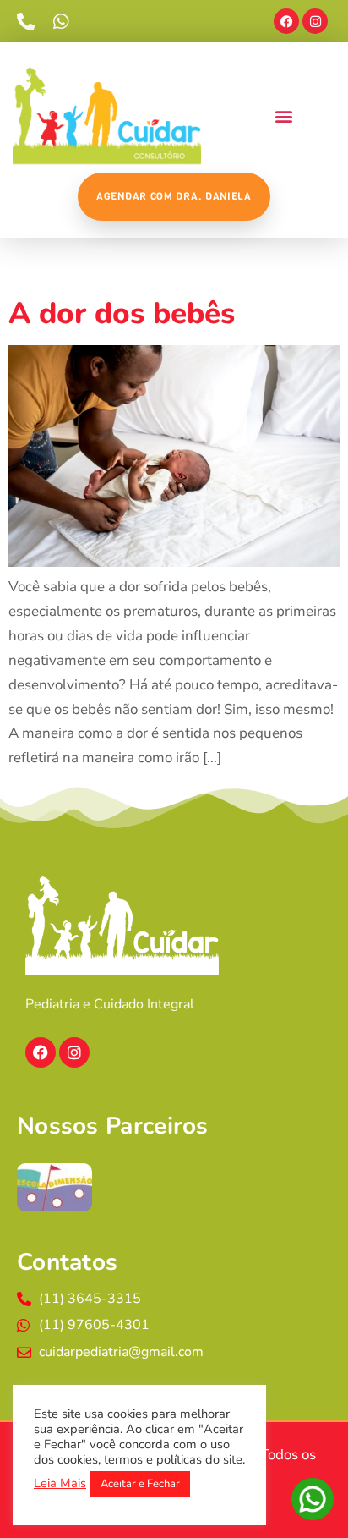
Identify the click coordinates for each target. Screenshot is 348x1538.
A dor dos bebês (121, 313)
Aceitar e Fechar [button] (140, 1483)
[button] (283, 116)
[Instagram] (315, 21)
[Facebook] (286, 21)
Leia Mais (60, 1483)
